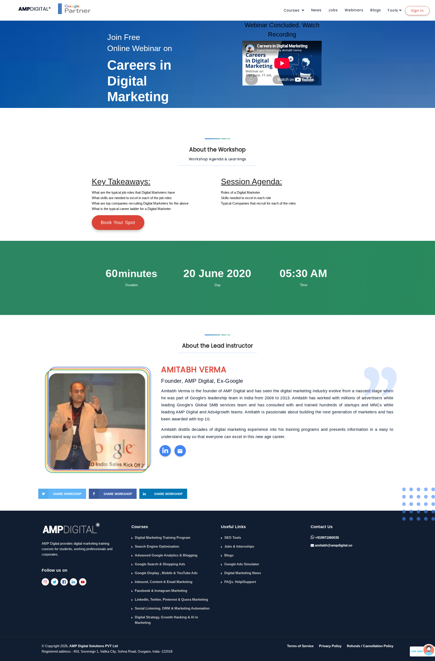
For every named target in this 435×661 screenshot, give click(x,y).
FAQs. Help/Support (240, 582)
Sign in (417, 10)
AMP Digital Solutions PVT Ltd (93, 646)
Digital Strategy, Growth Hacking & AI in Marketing (166, 619)
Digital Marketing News (242, 573)
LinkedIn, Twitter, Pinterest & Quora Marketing (171, 599)
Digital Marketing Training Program (162, 537)
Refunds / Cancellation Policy (370, 646)
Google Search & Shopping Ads (160, 564)
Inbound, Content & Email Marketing (163, 582)
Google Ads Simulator (241, 564)
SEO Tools (232, 537)
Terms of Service (300, 646)
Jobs (333, 10)
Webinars (354, 10)
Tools (392, 10)
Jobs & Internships (239, 546)
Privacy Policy (330, 646)
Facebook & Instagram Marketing (161, 591)
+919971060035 (326, 537)
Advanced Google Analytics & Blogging (166, 555)
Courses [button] (292, 10)
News (316, 10)
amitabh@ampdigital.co (333, 545)
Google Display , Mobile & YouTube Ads (166, 573)
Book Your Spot (118, 222)
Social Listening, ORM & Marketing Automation (172, 608)
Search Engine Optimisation (157, 546)
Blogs (375, 10)
